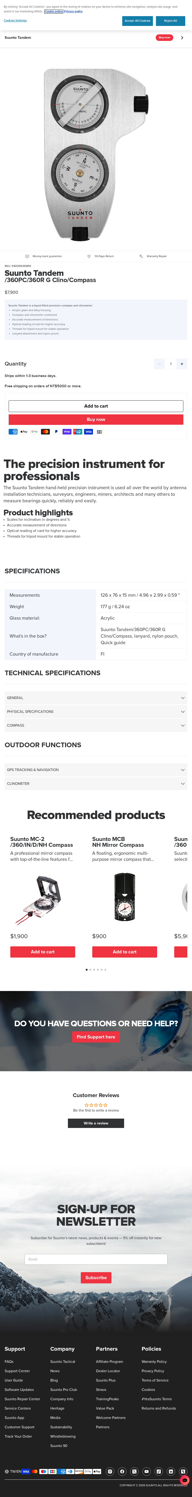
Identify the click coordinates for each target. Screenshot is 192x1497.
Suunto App (14, 1418)
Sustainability (61, 1427)
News (54, 1371)
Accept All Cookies (137, 21)
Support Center (17, 1371)
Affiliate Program (109, 1362)
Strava (101, 1390)
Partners (102, 1427)
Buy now (164, 37)
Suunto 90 (58, 1446)
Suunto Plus (105, 1380)
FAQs (9, 1362)
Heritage (57, 1408)
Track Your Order (18, 1436)
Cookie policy (54, 11)
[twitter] (134, 1471)
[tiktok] (159, 1471)
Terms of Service (155, 1380)
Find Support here (96, 1036)
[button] (87, 970)
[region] (96, 15)
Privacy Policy (153, 1371)
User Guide (14, 1380)
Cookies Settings (15, 20)
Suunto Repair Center (22, 1399)
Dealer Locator (108, 1371)
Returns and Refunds (159, 1408)
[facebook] (122, 1471)
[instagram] (110, 1471)
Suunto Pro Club (63, 1390)
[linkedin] (171, 1471)
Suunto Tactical (62, 1362)
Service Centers (18, 1408)
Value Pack (105, 1408)
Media (55, 1418)
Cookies (148, 1390)
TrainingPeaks (107, 1399)
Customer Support (19, 1427)
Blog (54, 1380)
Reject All (170, 21)
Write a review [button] (96, 1123)
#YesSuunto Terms (157, 1399)
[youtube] (146, 1471)
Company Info (61, 1399)
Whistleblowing (63, 1436)
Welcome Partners (111, 1418)
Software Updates (19, 1390)
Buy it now (96, 420)
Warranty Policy (154, 1362)
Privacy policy (73, 11)
